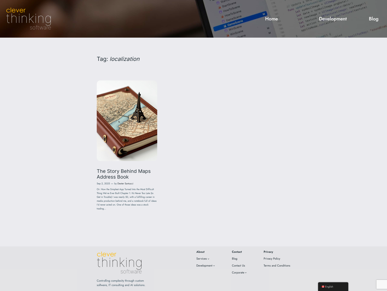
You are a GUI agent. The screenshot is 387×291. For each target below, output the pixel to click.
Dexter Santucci (125, 183)
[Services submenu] (208, 259)
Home (271, 18)
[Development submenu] (214, 266)
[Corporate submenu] (246, 272)
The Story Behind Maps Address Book (124, 174)
